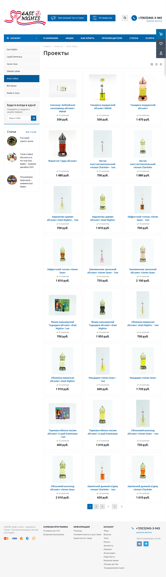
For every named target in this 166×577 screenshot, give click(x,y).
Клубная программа (55, 527)
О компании (50, 38)
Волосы (107, 534)
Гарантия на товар (83, 538)
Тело (106, 538)
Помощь (78, 531)
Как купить (87, 38)
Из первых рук (105, 18)
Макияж (108, 549)
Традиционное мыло (114, 568)
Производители (112, 38)
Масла (107, 542)
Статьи (134, 38)
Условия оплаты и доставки (87, 534)
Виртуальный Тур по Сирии (71, 18)
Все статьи (31, 132)
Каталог (16, 38)
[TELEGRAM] (146, 543)
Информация (82, 527)
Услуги (150, 38)
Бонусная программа (53, 534)
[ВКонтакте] (139, 543)
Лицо (106, 531)
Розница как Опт (51, 531)
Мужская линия (111, 560)
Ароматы (108, 545)
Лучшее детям (111, 564)
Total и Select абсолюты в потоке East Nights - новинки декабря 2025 (28, 160)
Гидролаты (109, 557)
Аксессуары (109, 553)
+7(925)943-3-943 (150, 17)
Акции (69, 38)
